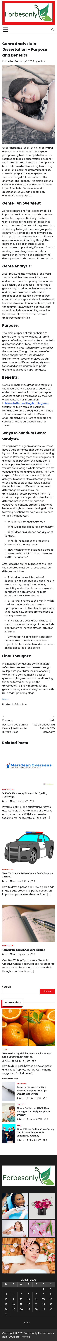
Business (21, 1083)
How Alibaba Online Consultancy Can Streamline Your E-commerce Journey (36, 1132)
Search (6, 986)
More (5, 699)
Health (20, 1104)
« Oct (27, 1322)
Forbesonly (30, 1333)
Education (21, 704)
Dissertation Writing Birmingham (26, 403)
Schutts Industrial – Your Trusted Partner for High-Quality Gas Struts (32, 1090)
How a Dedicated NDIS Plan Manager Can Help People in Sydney (33, 1111)
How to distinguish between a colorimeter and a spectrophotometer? (27, 1055)
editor (41, 61)
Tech (4, 1049)
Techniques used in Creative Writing (23, 949)
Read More (7, 1078)
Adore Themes (21, 1337)
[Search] (52, 29)
